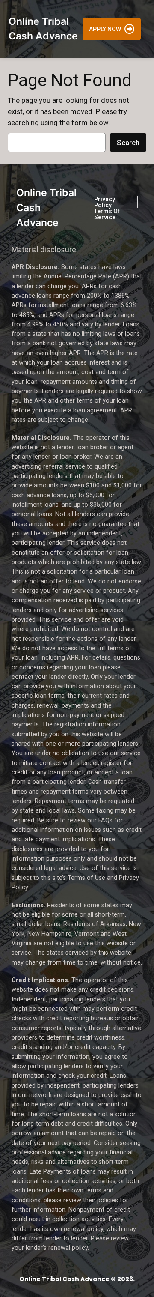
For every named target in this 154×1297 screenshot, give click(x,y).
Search (128, 142)
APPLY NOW (105, 28)
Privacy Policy (104, 202)
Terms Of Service (107, 214)
